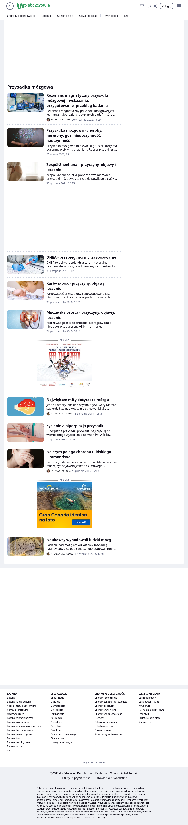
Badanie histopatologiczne (20, 730)
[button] (152, 6)
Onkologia (56, 730)
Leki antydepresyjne (149, 701)
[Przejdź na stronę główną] (10, 9)
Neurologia (56, 722)
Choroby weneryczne (105, 709)
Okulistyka (56, 726)
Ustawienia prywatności (110, 778)
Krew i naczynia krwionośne (109, 734)
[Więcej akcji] (120, 95)
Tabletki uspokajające (149, 718)
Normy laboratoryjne (17, 709)
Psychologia (111, 15)
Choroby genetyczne (105, 705)
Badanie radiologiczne (18, 742)
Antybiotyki (144, 705)
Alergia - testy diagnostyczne (21, 705)
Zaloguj (166, 6)
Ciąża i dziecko (88, 15)
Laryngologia (57, 713)
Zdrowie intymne (103, 730)
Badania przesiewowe (18, 722)
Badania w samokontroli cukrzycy (24, 726)
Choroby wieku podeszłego (108, 713)
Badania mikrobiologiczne (20, 718)
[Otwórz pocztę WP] (142, 6)
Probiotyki (144, 713)
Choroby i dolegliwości (21, 15)
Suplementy (145, 722)
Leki (126, 15)
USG (9, 750)
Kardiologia (56, 718)
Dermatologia (58, 705)
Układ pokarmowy (104, 726)
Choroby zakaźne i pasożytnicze (111, 701)
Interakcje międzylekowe (151, 709)
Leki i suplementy (147, 697)
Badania (46, 15)
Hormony (99, 718)
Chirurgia (55, 701)
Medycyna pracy (15, 713)
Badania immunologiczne (20, 734)
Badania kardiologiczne (19, 701)
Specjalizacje (65, 15)
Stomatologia (57, 738)
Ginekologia (57, 709)
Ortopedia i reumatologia (64, 734)
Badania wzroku (15, 746)
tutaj (107, 817)
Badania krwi (13, 738)
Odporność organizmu (106, 722)
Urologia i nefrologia (61, 742)
